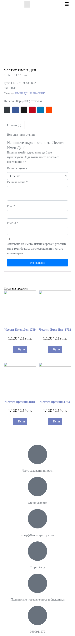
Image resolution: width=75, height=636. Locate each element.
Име (11, 206)
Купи (21, 349)
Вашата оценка (17, 168)
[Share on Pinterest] (32, 110)
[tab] (14, 125)
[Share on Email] (7, 110)
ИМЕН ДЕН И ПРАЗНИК (30, 93)
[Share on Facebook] (15, 110)
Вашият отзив (17, 182)
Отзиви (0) (14, 125)
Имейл (12, 222)
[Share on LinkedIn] (40, 110)
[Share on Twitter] (24, 110)
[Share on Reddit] (49, 110)
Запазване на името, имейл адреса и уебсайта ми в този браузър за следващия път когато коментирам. (37, 248)
